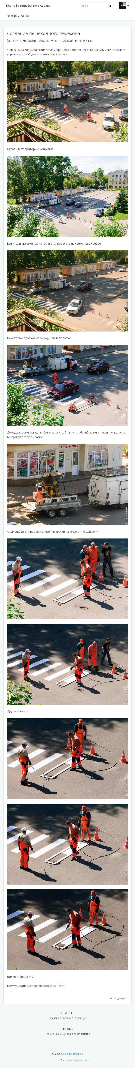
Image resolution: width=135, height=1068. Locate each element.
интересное (84, 41)
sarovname (84, 1060)
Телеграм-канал (17, 16)
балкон (67, 41)
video (55, 41)
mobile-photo (38, 41)
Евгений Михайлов (72, 1053)
